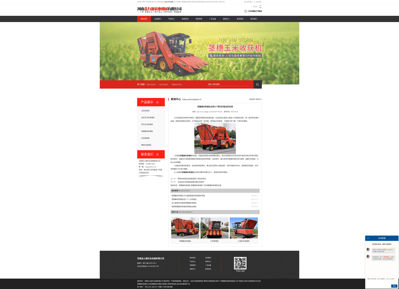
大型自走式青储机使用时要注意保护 (191, 182)
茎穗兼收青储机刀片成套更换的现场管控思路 (188, 196)
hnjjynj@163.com (150, 167)
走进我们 (157, 19)
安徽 (167, 287)
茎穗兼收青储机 (176, 84)
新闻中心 (259, 99)
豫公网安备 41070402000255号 (149, 266)
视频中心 (226, 19)
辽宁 (156, 287)
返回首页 (259, 2)
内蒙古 (160, 287)
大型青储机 (214, 241)
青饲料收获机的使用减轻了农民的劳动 (192, 179)
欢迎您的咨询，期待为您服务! (382, 244)
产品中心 (171, 19)
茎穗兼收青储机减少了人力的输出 (184, 199)
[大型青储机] (214, 228)
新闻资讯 (185, 19)
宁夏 (164, 287)
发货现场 (240, 19)
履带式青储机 (151, 84)
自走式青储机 (169, 2)
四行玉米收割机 (147, 124)
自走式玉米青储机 (148, 117)
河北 (146, 287)
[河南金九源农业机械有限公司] (163, 9)
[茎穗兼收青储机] (185, 228)
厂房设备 (212, 19)
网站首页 (144, 19)
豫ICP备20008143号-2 (150, 263)
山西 (152, 287)
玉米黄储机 (145, 138)
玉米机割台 (145, 111)
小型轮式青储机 (244, 241)
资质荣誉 (199, 19)
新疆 (171, 287)
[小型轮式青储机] (244, 228)
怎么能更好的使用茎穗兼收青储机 (184, 203)
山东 (149, 287)
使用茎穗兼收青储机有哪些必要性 (184, 206)
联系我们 (249, 2)
